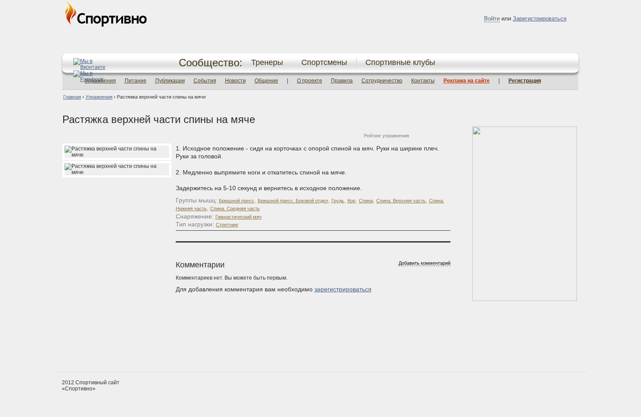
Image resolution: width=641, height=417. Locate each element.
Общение (266, 81)
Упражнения (99, 96)
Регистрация (524, 81)
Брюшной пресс (236, 200)
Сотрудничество (381, 81)
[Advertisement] (320, 339)
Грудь (337, 200)
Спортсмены (324, 62)
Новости (235, 81)
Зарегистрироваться (539, 18)
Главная (72, 96)
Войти (492, 18)
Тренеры (267, 62)
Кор (351, 200)
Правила (342, 81)
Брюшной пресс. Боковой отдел (293, 200)
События (205, 81)
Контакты (423, 81)
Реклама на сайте (466, 81)
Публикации (170, 81)
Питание (136, 81)
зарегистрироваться (343, 289)
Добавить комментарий (424, 263)
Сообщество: (210, 62)
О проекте (309, 81)
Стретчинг (227, 224)
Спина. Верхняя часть (401, 200)
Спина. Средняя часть (235, 208)
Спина (366, 200)
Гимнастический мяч (238, 216)
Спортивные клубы (400, 62)
